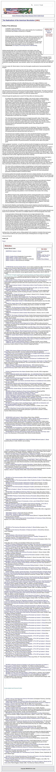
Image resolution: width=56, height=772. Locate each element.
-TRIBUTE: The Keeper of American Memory (17, 315)
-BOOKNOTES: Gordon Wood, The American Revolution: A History (22, 388)
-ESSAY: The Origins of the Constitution (15, 396)
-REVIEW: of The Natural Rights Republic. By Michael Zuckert (21, 539)
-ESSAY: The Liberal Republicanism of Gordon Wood (19, 468)
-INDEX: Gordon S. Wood (12, 259)
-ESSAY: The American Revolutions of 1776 (16, 738)
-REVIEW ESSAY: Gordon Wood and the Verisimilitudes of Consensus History (25, 518)
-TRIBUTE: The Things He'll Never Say (15, 294)
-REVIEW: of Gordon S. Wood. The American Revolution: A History (22, 489)
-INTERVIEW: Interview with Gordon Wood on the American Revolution (23, 383)
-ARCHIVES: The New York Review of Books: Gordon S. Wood (21, 392)
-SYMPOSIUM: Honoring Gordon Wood (15, 266)
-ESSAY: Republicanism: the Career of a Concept (18, 758)
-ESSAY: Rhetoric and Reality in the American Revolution (20, 554)
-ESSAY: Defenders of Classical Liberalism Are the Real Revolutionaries (24, 721)
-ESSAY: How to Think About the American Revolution (19, 698)
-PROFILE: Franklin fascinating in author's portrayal (18, 425)
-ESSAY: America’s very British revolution (16, 717)
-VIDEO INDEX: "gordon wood (13, 257)
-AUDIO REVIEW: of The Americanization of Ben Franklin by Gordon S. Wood (25, 480)
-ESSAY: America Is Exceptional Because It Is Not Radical (20, 705)
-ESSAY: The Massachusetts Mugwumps (16, 557)
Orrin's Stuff (37, 16)
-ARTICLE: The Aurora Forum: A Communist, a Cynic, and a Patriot (22, 501)
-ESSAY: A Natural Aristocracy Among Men (16, 707)
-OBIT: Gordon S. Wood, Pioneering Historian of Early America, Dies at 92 (24, 269)
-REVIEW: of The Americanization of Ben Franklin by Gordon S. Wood (23, 477)
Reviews (18, 16)
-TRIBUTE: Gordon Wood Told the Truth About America (19, 335)
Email (42, 16)
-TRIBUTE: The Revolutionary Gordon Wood (17, 307)
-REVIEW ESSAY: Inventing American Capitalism (18, 405)
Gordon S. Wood (49, 31)
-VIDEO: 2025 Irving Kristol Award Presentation (17, 378)
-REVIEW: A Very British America (13, 731)
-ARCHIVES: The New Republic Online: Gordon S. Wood (20, 393)
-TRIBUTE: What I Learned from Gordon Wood (17, 342)
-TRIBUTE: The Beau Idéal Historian (14, 319)
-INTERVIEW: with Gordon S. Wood (14, 417)
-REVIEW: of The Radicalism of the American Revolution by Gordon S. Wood (25, 615)
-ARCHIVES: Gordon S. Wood (13, 512)
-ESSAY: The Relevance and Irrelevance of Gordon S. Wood (21, 450)
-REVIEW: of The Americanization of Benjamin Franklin (19, 482)
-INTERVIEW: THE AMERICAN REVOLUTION (17, 492)
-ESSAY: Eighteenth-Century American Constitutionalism (20, 395)
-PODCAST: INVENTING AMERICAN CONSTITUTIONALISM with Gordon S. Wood (27, 439)
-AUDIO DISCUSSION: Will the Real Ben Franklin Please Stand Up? (23, 421)
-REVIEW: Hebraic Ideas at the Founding (16, 709)
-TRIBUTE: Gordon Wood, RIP (13, 303)
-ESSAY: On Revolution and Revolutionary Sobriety (18, 726)
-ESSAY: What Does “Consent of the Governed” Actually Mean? (21, 408)
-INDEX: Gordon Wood (11, 256)
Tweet (3, 241)
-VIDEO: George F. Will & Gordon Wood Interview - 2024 (19, 365)
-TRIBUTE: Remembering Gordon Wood (15, 310)
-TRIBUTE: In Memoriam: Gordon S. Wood (16, 300)
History (39, 253)
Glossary (31, 16)
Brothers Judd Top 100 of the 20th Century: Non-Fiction (43, 256)
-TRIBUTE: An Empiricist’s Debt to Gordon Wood (18, 312)
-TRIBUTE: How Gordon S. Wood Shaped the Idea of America (21, 331)
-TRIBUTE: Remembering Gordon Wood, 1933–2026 (19, 337)
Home (13, 16)
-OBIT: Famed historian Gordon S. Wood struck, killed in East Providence (24, 285)
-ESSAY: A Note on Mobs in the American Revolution (19, 552)
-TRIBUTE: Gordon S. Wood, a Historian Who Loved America (21, 290)
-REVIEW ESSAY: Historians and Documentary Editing (19, 565)
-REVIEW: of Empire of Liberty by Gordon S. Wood (18, 656)
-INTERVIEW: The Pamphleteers (14, 427)
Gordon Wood (40, 251)
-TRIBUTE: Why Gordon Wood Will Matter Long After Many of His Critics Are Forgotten (27, 327)
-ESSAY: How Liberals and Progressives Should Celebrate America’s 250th (24, 718)
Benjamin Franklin (17, 30)
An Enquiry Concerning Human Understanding (25, 45)
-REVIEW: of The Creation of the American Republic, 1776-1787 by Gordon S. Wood (27, 635)
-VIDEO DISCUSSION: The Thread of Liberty (17, 701)
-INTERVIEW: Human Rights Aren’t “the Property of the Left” (20, 727)
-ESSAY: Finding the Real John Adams (15, 371)
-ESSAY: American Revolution (13, 735)
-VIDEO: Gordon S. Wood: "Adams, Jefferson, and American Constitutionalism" (25, 358)
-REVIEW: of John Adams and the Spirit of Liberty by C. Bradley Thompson (24, 536)
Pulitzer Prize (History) (43, 259)
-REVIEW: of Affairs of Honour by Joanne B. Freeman (19, 747)
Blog (23, 16)
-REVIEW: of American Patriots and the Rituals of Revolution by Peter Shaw (25, 562)
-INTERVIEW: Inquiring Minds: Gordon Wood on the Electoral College (23, 498)
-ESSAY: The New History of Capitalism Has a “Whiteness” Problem (23, 454)
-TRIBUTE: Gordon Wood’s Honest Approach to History (19, 323)
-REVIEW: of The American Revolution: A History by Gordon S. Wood (23, 529)
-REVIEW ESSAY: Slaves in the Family (15, 400)
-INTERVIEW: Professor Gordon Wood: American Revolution (21, 495)
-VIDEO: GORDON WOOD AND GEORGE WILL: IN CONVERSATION (23, 374)
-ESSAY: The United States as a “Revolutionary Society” (19, 752)
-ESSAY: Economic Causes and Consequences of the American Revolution (24, 744)
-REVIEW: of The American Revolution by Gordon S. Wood (20, 527)
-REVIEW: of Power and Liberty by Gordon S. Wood (18, 672)
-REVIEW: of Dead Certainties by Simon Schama (18, 391)
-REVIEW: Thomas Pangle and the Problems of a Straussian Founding (23, 713)
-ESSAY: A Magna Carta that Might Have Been (17, 740)
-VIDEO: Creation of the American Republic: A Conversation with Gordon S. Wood (26, 361)
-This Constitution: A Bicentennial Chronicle (16, 535)
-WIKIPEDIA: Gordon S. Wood (13, 251)
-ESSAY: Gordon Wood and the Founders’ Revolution (19, 464)
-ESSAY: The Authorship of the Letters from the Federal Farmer (21, 549)
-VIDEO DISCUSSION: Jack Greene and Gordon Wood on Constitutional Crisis (25, 380)
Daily (26, 16)
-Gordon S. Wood (9, 386)
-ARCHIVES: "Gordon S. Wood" (13, 514)
